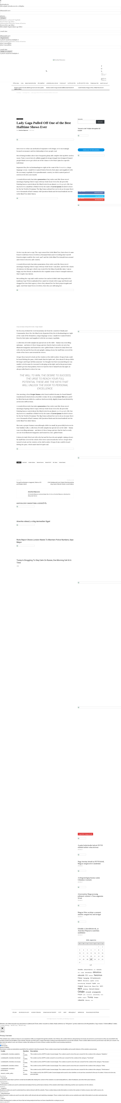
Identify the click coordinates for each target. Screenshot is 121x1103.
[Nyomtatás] (41, 134)
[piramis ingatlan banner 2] (45, 223)
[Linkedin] (33, 134)
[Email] (37, 134)
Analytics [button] (2, 1086)
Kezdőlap (19, 92)
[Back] (0, 2)
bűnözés (99, 969)
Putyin (80, 994)
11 (83, 953)
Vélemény (87, 1000)
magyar (80, 986)
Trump (90, 997)
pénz (84, 994)
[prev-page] (17, 566)
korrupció (88, 983)
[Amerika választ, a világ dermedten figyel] (45, 512)
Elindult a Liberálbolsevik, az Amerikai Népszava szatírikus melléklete (88, 931)
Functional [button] (3, 1076)
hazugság (86, 978)
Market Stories (40, 462)
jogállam (92, 980)
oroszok (88, 992)
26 (87, 959)
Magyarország (87, 986)
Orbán (81, 992)
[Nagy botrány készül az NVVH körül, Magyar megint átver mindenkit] (91, 857)
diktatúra (97, 972)
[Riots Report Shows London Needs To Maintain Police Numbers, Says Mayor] (45, 530)
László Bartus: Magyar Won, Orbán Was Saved (90, 87)
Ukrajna (96, 997)
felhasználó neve (5, 10)
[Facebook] (101, 66)
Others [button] (2, 1097)
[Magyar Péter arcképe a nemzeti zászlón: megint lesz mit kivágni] (91, 907)
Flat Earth (24, 462)
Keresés (80, 119)
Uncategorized (25, 92)
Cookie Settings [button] (4, 1025)
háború (80, 980)
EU (86, 975)
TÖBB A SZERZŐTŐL (39, 503)
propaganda (96, 992)
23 (102, 956)
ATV (95, 969)
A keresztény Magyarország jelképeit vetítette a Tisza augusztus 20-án (90, 896)
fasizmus (98, 975)
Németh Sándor (94, 989)
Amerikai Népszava (23, 130)
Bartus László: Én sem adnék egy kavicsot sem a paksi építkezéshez (29, 88)
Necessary (4, 1045)
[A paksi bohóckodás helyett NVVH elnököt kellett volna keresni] (91, 840)
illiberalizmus (86, 980)
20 (91, 956)
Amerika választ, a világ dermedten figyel (33, 521)
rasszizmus (89, 994)
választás (81, 1000)
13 (91, 953)
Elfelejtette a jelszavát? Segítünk (10, 20)
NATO (101, 986)
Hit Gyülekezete (95, 978)
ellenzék (81, 975)
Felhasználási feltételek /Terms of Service (13, 23)
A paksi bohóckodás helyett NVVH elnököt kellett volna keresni (90, 846)
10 (80, 953)
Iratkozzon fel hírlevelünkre (91, 150)
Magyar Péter (95, 986)
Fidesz (80, 978)
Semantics (62, 167)
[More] (45, 134)
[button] (46, 71)
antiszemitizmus (88, 969)
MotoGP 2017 (48, 462)
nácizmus (85, 989)
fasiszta (91, 975)
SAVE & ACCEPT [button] (5, 1102)
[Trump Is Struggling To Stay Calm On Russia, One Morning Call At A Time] (45, 551)
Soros (102, 994)
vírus (92, 1000)
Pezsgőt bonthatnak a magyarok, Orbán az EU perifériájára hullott (29, 483)
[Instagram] (101, 69)
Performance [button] (3, 1081)
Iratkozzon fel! (99, 199)
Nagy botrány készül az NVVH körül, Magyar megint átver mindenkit (91, 863)
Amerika (80, 969)
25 (83, 959)
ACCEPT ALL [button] (22, 1025)
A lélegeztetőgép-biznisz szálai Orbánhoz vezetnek (89, 879)
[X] (101, 71)
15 (98, 953)
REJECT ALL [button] (14, 1025)
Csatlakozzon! (99, 196)
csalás (82, 972)
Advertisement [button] (4, 1091)
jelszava (2, 16)
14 (95, 953)
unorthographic (61, 184)
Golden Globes (31, 462)
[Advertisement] (60, 105)
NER (80, 989)
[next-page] (18, 566)
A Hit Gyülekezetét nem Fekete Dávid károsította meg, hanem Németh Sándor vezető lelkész (61, 483)
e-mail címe (3, 31)
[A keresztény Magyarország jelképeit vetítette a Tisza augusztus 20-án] (91, 889)
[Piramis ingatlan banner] (45, 452)
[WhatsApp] (29, 134)
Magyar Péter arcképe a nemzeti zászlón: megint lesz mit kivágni (89, 913)
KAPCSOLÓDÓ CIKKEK (24, 503)
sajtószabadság (96, 994)
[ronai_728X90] (45, 142)
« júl (90, 965)
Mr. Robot (55, 462)
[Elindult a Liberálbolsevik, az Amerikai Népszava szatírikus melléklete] (91, 924)
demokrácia (88, 972)
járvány (97, 980)
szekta (79, 997)
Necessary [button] (3, 1044)
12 (87, 953)
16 (102, 953)
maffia (98, 983)
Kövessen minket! (98, 192)
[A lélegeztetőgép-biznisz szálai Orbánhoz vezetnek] (91, 873)
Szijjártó (84, 997)
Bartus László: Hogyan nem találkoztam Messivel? (60, 87)
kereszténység (81, 983)
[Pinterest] (25, 134)
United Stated (62, 462)
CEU (79, 972)
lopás (94, 983)
